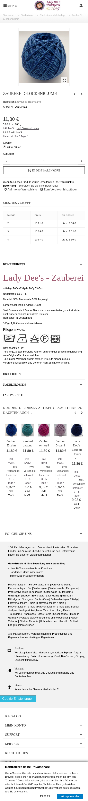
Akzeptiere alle (70, 796)
